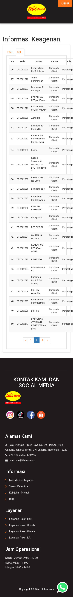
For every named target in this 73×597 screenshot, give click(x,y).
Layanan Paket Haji (20, 519)
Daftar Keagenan (20, 52)
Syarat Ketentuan (19, 486)
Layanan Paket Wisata (22, 531)
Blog (11, 499)
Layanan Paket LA (19, 538)
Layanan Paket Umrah (22, 525)
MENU (65, 4)
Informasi (11, 52)
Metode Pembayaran (21, 480)
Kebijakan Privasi (19, 493)
